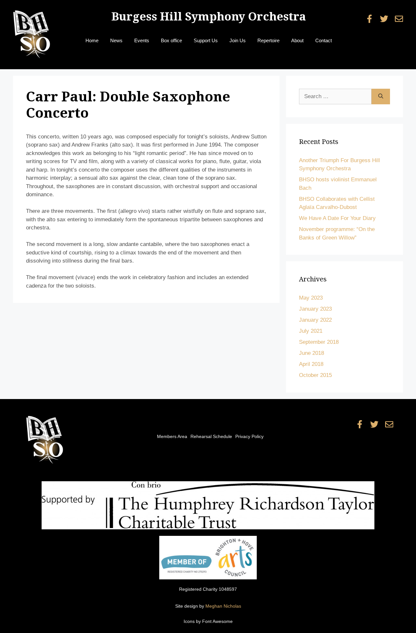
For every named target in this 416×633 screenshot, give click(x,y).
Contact (323, 40)
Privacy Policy (249, 436)
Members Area (172, 436)
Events (141, 40)
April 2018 (311, 364)
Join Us (237, 40)
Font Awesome (217, 621)
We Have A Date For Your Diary (337, 218)
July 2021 (310, 331)
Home (91, 40)
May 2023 (311, 298)
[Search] (380, 96)
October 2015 (315, 375)
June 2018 (311, 353)
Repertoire (268, 40)
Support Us (206, 40)
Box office (171, 40)
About (297, 40)
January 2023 (315, 309)
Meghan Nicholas (223, 606)
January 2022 (315, 320)
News (116, 40)
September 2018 (319, 342)
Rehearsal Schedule (211, 436)
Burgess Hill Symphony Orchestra (208, 16)
